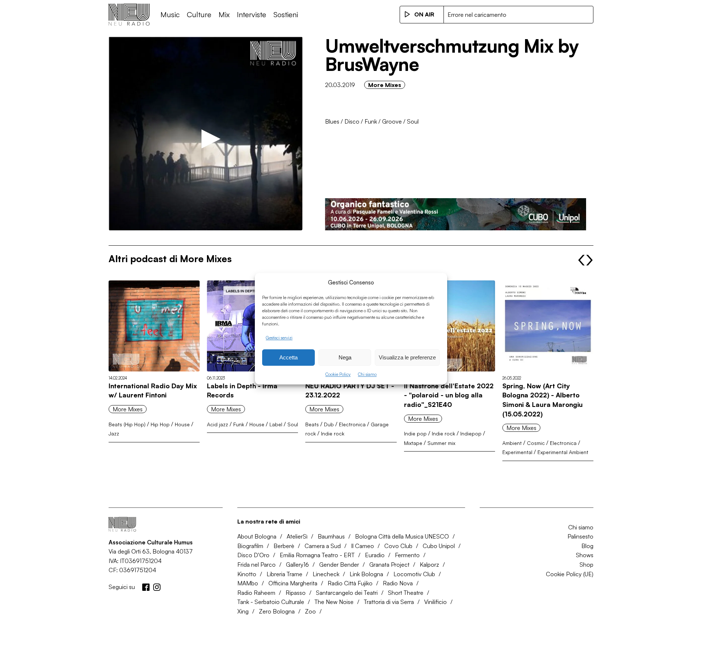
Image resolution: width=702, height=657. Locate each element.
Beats (312, 424)
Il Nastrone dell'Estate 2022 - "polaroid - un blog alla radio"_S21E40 (449, 395)
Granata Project (389, 564)
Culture (199, 14)
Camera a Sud (323, 546)
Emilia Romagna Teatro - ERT (317, 555)
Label (275, 424)
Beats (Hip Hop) (127, 424)
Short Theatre (405, 592)
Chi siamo (367, 374)
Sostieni (285, 14)
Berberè (283, 546)
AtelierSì (297, 536)
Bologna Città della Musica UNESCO (402, 536)
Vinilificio (435, 601)
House (182, 424)
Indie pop (415, 433)
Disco (351, 121)
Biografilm (250, 546)
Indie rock (332, 433)
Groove (392, 121)
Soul (413, 121)
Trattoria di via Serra (389, 601)
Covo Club (398, 546)
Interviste (251, 14)
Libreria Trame (284, 574)
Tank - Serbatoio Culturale (270, 601)
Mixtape (413, 443)
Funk (371, 121)
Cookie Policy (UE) (569, 574)
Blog (587, 546)
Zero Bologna (277, 611)
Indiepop (471, 433)
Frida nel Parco (256, 564)
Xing (243, 611)
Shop (586, 564)
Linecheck (326, 574)
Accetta (288, 357)
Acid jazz (217, 424)
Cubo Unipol (439, 546)
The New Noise (334, 601)
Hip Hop (160, 424)
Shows (584, 555)
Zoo (310, 611)
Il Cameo (362, 546)
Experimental (517, 452)
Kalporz (429, 564)
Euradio (375, 555)
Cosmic (536, 443)
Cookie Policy (338, 374)
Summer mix (441, 443)
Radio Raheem (256, 592)
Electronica (352, 424)
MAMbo (247, 583)
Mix (224, 14)
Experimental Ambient (562, 452)
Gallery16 (297, 564)
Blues (332, 121)
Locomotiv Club (414, 574)
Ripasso (296, 592)
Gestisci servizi (279, 337)
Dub (329, 424)
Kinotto (246, 574)
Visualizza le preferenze (407, 357)
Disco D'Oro (253, 555)
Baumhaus (331, 536)
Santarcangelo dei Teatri (347, 592)
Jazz (114, 433)
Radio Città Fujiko (350, 583)
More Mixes (384, 84)
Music (170, 14)
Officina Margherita (292, 583)
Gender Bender (339, 564)
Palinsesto (580, 536)
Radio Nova (398, 583)
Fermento (407, 555)
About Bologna (256, 536)
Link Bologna (366, 574)
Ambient (512, 443)
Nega (345, 357)
